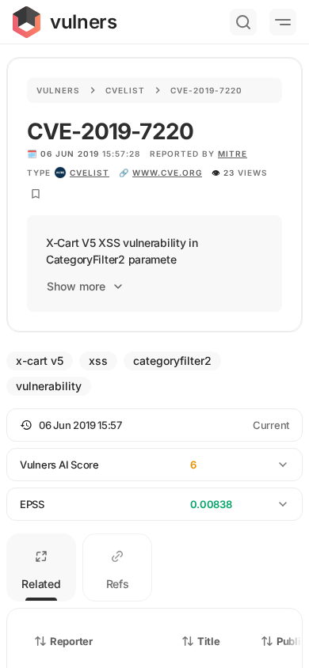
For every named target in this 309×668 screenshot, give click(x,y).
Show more (76, 286)
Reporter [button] (71, 641)
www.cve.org (167, 172)
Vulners (58, 90)
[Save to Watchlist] (35, 194)
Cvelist (125, 90)
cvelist (89, 172)
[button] (154, 425)
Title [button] (208, 641)
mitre (232, 153)
